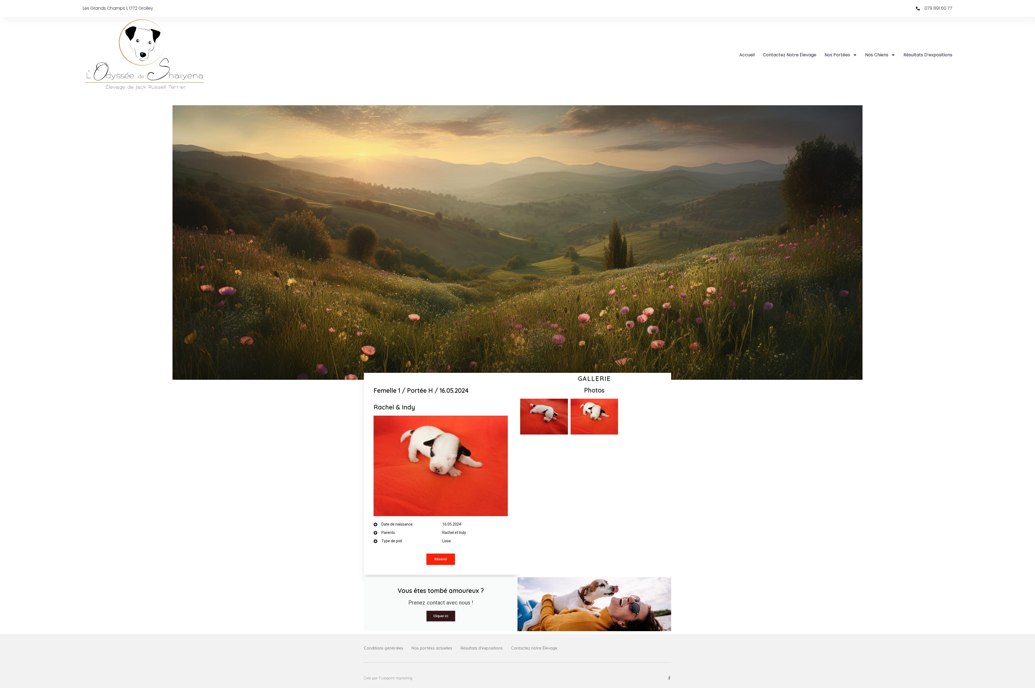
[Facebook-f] (669, 678)
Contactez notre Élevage (789, 55)
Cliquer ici (440, 616)
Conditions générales (383, 648)
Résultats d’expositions (927, 55)
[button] (440, 559)
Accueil (747, 55)
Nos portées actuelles (432, 648)
